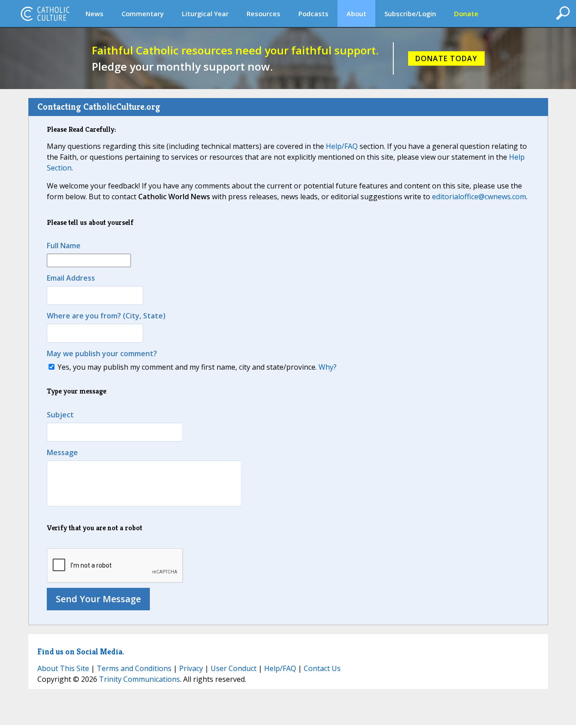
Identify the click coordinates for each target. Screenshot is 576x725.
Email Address (71, 278)
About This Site (63, 668)
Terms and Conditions (134, 668)
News (95, 13)
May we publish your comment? (102, 353)
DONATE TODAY (446, 58)
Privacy (191, 668)
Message (62, 452)
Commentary (143, 13)
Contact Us (322, 668)
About (356, 13)
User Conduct (233, 668)
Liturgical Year (205, 13)
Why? (328, 367)
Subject (60, 415)
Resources (263, 13)
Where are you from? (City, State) (106, 316)
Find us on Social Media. (80, 651)
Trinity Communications (139, 679)
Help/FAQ (342, 146)
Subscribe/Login (410, 13)
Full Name (64, 246)
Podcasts (313, 13)
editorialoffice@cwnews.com (479, 196)
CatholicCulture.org (45, 13)
